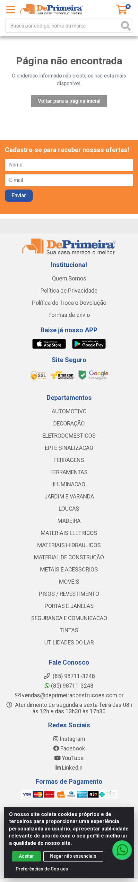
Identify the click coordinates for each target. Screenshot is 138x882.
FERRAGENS (69, 460)
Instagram (71, 739)
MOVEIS (69, 582)
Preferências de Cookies (42, 868)
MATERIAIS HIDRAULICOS (69, 545)
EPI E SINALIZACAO (69, 448)
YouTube (72, 758)
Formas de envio (69, 315)
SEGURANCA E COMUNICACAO (69, 618)
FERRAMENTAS (69, 472)
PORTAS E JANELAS (69, 606)
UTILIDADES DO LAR (69, 642)
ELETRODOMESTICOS (69, 436)
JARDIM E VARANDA (69, 496)
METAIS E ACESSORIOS (69, 569)
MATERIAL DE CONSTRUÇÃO (69, 557)
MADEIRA (69, 521)
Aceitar (26, 856)
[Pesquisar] (126, 25)
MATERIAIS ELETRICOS (69, 533)
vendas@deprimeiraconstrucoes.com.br (72, 695)
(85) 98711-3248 (71, 686)
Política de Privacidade (69, 290)
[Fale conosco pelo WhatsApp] (122, 850)
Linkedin (71, 768)
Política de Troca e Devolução (69, 303)
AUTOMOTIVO (69, 411)
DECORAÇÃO (69, 423)
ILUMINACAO (69, 484)
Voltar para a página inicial (69, 101)
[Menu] (10, 9)
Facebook (72, 748)
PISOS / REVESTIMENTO (69, 594)
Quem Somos (69, 278)
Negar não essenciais (73, 856)
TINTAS (69, 630)
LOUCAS (69, 509)
